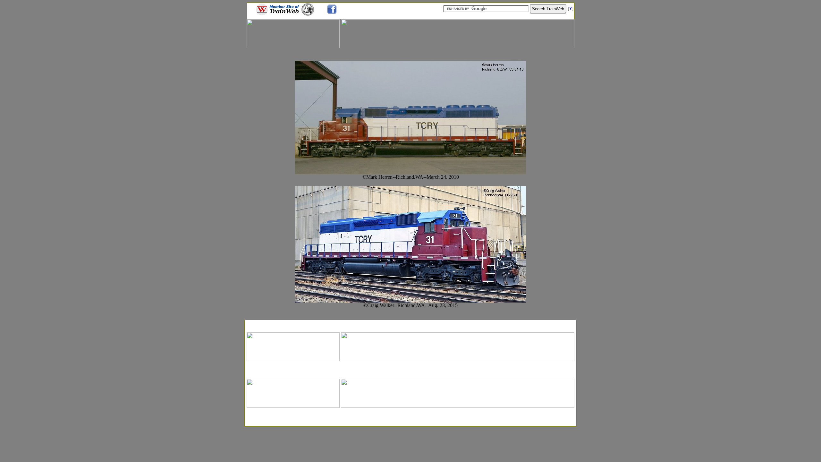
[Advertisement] (410, 324)
